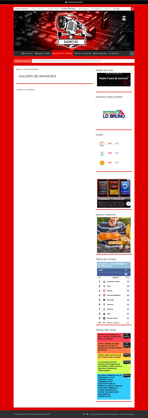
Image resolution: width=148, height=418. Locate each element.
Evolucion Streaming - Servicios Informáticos (119, 414)
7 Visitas (127, 362)
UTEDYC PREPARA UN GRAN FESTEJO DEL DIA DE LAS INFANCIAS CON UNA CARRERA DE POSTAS (110, 347)
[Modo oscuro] (132, 53)
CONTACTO (107, 9)
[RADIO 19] (74, 31)
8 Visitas (127, 355)
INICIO (33, 9)
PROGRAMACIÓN (96, 9)
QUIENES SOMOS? (53, 9)
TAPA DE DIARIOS (83, 9)
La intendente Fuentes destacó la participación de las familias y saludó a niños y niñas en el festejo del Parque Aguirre (110, 366)
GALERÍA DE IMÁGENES (68, 9)
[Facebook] (114, 9)
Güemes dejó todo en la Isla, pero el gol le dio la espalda (110, 356)
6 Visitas (127, 375)
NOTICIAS (41, 9)
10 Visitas (126, 345)
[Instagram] (116, 9)
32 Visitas (126, 335)
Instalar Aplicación (75, 2)
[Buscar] (132, 9)
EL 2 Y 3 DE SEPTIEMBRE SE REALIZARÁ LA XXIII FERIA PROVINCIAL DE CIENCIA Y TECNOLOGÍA (67, 61)
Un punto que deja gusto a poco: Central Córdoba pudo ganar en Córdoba (109, 337)
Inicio (20, 69)
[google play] (118, 9)
